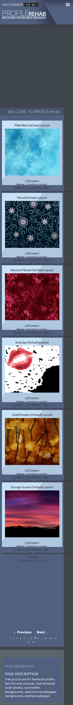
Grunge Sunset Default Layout (32, 487)
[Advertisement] (36, 67)
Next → (43, 632)
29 (45, 638)
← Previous (22, 632)
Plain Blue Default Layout (32, 125)
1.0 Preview (31, 180)
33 (33, 642)
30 (50, 638)
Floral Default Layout (32, 197)
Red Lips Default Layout (32, 342)
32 (28, 642)
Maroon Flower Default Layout (32, 270)
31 (55, 638)
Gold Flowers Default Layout (32, 415)
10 (37, 638)
